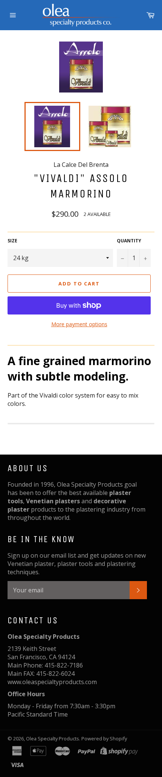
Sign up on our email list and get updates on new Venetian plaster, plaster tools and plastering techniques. (77, 563)
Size (12, 241)
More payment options (79, 324)
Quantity (129, 241)
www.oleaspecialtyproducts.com (52, 682)
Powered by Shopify (104, 738)
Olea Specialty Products (52, 738)
